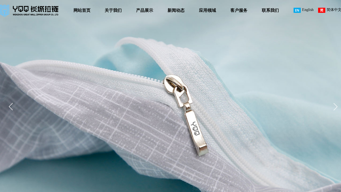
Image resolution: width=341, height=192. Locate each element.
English (308, 10)
